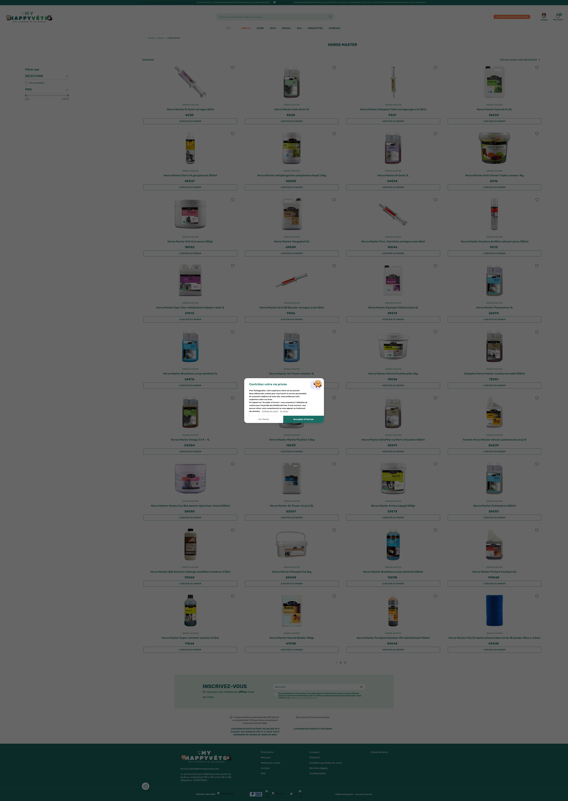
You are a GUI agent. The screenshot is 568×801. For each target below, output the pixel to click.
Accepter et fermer (303, 419)
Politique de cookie (270, 411)
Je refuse (284, 411)
